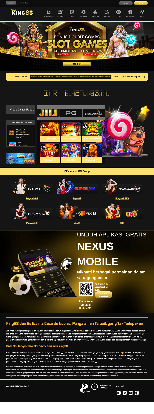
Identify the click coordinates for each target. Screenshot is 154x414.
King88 (81, 331)
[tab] (48, 113)
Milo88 (77, 223)
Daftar (141, 3)
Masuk (125, 3)
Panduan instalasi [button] (103, 294)
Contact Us (24, 3)
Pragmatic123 (122, 198)
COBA (50, 125)
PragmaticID (31, 223)
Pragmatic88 (32, 198)
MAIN (50, 132)
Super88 (77, 198)
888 (122, 223)
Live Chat (11, 3)
